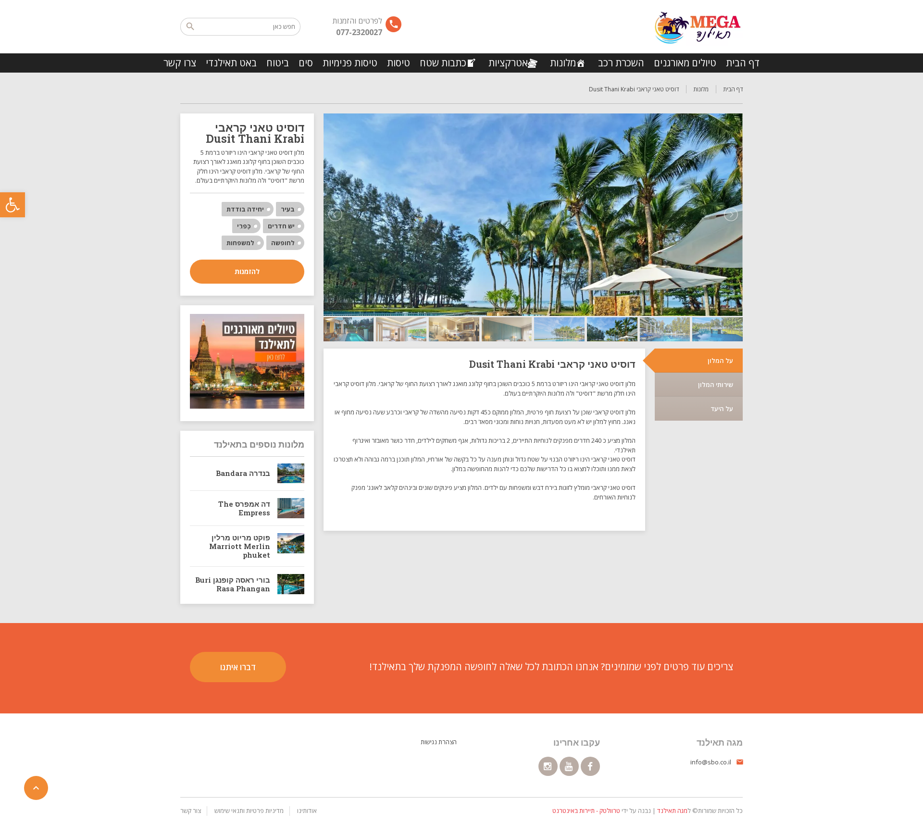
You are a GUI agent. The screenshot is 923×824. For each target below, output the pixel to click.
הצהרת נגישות (439, 741)
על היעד (722, 408)
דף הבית (743, 62)
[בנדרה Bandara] (290, 473)
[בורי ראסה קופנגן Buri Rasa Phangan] (290, 584)
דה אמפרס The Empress (244, 508)
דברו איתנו (238, 667)
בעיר (288, 209)
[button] (12, 204)
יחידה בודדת (245, 209)
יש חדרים (281, 226)
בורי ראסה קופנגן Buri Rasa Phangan (232, 584)
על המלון (720, 360)
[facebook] (590, 766)
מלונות (563, 62)
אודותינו (307, 810)
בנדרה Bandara (243, 473)
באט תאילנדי (231, 62)
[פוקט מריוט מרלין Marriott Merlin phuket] (290, 546)
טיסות (398, 62)
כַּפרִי (244, 226)
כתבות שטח (443, 62)
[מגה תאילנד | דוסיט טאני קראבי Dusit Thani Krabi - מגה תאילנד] (697, 26)
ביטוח (277, 62)
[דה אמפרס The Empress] (290, 508)
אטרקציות (508, 62)
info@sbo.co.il (710, 762)
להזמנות (247, 271)
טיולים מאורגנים (685, 62)
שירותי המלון (715, 384)
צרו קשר (179, 62)
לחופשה (283, 242)
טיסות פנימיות (350, 62)
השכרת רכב (621, 62)
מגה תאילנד (672, 810)
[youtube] (569, 766)
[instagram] (548, 766)
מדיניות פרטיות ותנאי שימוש (249, 810)
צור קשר (190, 810)
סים (306, 62)
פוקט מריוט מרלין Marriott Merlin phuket (239, 546)
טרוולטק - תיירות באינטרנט (586, 810)
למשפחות (240, 242)
